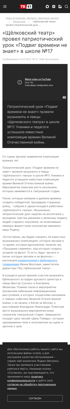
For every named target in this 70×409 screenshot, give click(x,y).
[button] (5, 6)
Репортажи (19, 21)
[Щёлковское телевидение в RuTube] (60, 6)
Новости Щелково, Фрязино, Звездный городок (32, 18)
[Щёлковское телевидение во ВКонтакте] (54, 6)
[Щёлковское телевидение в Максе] (47, 6)
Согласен (35, 398)
